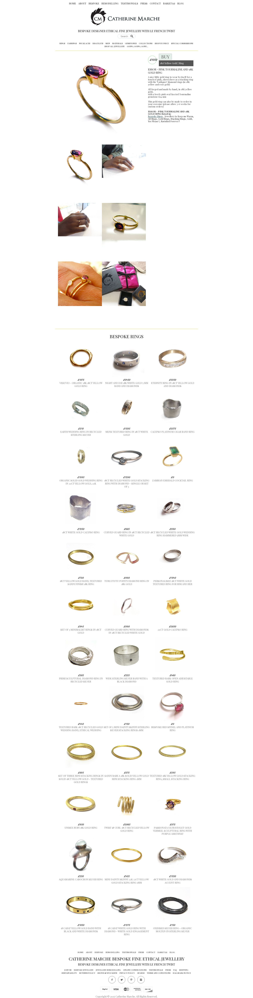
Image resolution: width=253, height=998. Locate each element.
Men (108, 43)
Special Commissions (182, 43)
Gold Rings (163, 118)
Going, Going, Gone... (137, 46)
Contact (155, 3)
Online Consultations (135, 970)
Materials (117, 43)
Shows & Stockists (107, 973)
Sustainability (69, 973)
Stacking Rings (178, 118)
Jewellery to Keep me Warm (179, 116)
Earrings (72, 43)
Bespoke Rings (155, 116)
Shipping (183, 970)
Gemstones (131, 43)
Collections (145, 43)
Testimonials (129, 3)
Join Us (67, 970)
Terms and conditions (158, 973)
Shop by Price (162, 43)
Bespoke (94, 3)
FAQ (175, 970)
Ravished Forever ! (170, 121)
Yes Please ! (154, 121)
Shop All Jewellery (115, 46)
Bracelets (98, 43)
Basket (169, 3)
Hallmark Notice (182, 973)
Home (72, 3)
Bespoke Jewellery (83, 970)
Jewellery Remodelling (108, 970)
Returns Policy (87, 973)
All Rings (152, 118)
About (82, 3)
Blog (180, 3)
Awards (141, 973)
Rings (62, 43)
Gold (189, 118)
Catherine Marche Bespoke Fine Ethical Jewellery (126, 958)
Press (143, 3)
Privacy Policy (127, 973)
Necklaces (84, 43)
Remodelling (109, 3)
